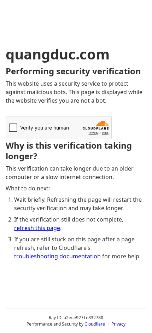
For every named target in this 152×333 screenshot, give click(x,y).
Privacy (118, 324)
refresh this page (37, 228)
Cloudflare (94, 324)
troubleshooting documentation (57, 256)
